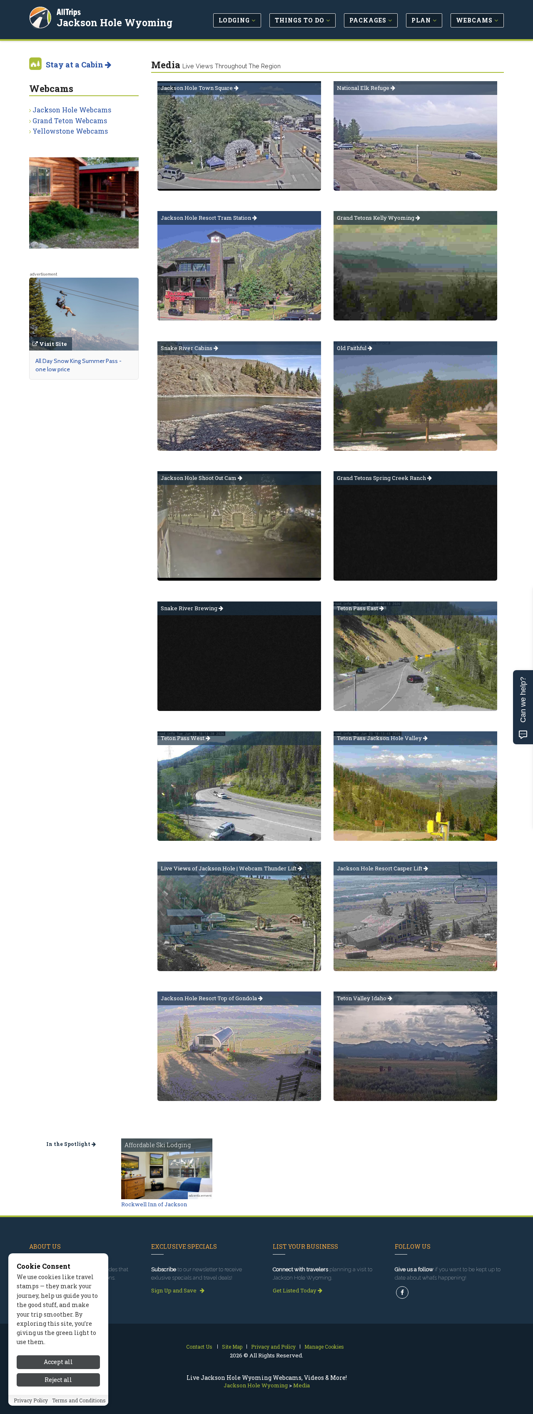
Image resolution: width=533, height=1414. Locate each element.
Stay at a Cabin (75, 65)
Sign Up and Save (174, 1290)
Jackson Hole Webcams (71, 109)
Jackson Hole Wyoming (114, 22)
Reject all (58, 1380)
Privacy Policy (31, 1400)
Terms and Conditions (79, 1400)
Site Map (232, 1346)
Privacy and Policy (273, 1346)
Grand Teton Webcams (69, 120)
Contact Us (199, 1346)
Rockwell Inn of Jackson (154, 1204)
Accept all (58, 1362)
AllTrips (69, 12)
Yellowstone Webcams (70, 131)
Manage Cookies (324, 1346)
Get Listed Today (295, 1290)
